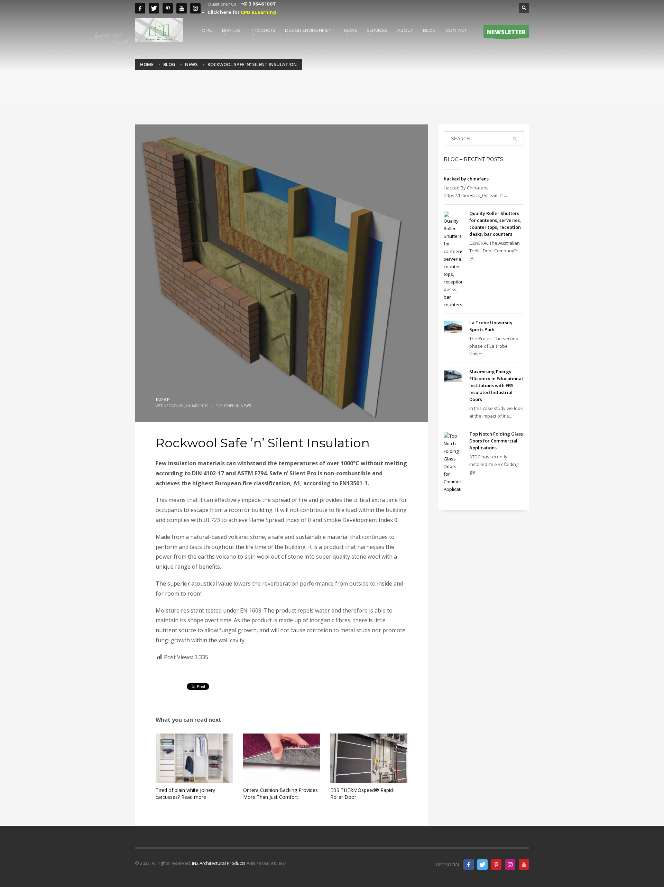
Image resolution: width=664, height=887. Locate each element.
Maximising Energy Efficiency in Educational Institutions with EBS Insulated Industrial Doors (496, 385)
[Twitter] (154, 8)
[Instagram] (195, 8)
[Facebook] (140, 8)
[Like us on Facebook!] (468, 864)
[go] (515, 139)
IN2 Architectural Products (219, 863)
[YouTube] (524, 864)
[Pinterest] (168, 8)
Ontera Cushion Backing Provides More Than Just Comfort (280, 793)
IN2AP (163, 399)
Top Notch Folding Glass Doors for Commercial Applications (496, 441)
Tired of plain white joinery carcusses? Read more (185, 793)
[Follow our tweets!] (482, 864)
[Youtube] (181, 8)
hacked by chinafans (466, 179)
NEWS (246, 405)
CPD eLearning (258, 12)
